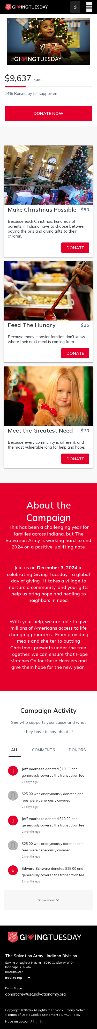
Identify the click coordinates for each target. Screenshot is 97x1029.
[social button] (75, 7)
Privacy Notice (75, 1010)
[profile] (70, 7)
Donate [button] (75, 247)
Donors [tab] (77, 749)
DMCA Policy (70, 1015)
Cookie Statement (44, 1015)
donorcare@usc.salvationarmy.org (35, 994)
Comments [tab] (43, 749)
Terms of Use (18, 1015)
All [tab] (14, 749)
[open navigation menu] (89, 7)
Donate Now (48, 113)
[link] (48, 248)
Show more (47, 900)
